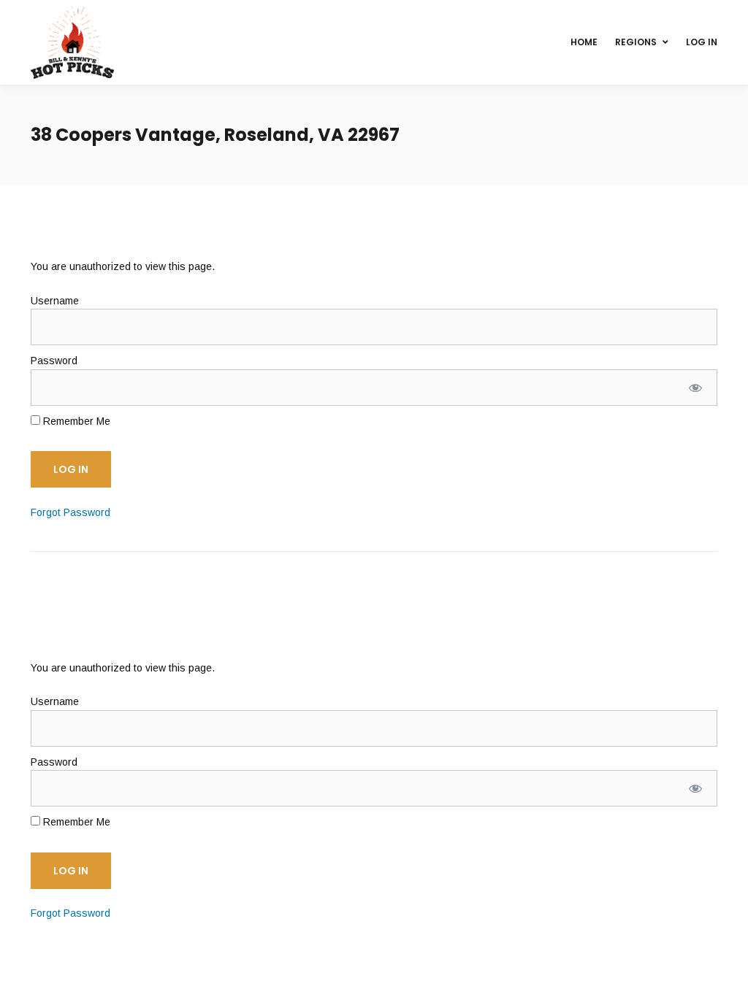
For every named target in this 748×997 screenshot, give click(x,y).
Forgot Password (70, 512)
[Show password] (695, 387)
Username (55, 301)
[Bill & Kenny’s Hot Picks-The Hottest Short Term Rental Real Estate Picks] (72, 42)
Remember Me (75, 421)
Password (54, 360)
